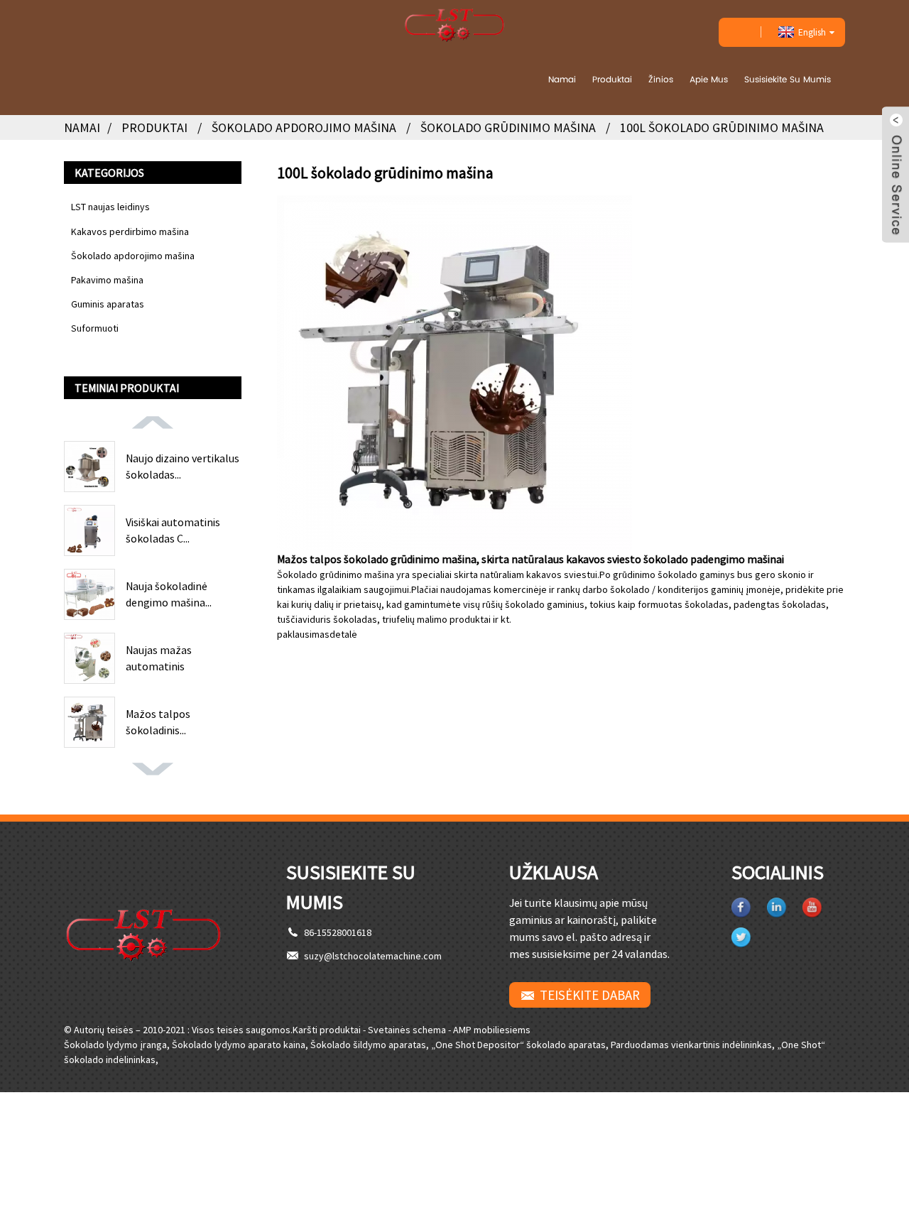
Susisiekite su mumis (787, 79)
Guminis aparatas (107, 304)
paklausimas (303, 634)
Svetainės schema (407, 1029)
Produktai (612, 79)
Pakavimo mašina (107, 279)
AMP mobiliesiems (491, 1029)
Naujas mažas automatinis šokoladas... (159, 658)
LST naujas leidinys (110, 206)
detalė (343, 634)
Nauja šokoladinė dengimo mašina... (169, 594)
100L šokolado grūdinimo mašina (722, 127)
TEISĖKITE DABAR (590, 994)
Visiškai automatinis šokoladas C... (173, 530)
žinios (660, 79)
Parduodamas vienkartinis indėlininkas (691, 1044)
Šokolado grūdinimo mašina (508, 127)
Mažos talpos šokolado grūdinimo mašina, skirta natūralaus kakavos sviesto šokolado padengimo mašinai (530, 559)
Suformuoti (95, 328)
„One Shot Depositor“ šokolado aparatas (518, 1044)
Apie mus (709, 79)
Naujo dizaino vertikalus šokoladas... (182, 466)
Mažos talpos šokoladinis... (158, 721)
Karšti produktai (327, 1029)
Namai (562, 79)
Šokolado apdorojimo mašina (304, 127)
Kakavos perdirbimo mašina (130, 231)
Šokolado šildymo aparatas (368, 1044)
